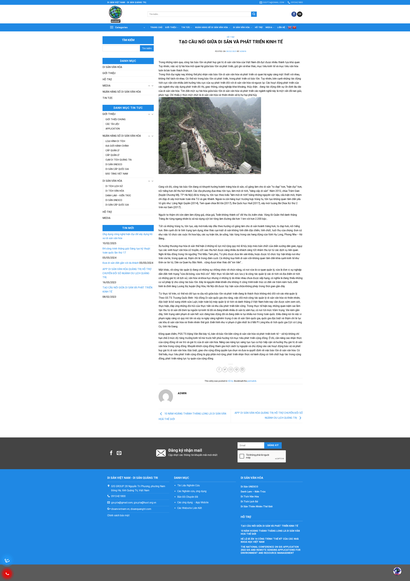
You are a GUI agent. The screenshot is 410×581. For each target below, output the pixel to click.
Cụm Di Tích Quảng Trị (119, 159)
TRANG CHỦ (156, 27)
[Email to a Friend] (230, 369)
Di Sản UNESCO (114, 164)
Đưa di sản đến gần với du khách (120, 262)
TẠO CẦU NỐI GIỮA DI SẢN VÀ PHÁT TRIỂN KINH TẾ (127, 289)
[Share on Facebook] (219, 369)
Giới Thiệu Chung (116, 119)
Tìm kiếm (128, 40)
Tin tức (185, 27)
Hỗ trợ (259, 27)
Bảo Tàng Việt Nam (117, 173)
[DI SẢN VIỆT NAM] (125, 14)
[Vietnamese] (294, 27)
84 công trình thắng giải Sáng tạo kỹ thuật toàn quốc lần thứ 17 (126, 250)
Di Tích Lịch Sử (114, 186)
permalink (251, 381)
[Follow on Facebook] (294, 14)
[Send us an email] (299, 14)
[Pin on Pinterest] (236, 369)
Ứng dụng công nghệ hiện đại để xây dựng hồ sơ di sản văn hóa (127, 236)
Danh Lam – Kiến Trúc (118, 195)
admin (243, 51)
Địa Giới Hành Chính (117, 146)
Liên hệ (281, 27)
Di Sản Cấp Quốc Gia (117, 169)
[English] (290, 27)
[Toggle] (149, 85)
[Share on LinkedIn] (242, 369)
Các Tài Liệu (112, 124)
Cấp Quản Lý (112, 150)
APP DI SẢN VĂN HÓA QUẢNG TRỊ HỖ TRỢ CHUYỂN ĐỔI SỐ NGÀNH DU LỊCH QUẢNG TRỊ (126, 273)
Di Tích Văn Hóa (115, 191)
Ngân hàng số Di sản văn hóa (211, 27)
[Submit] (254, 14)
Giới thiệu (170, 27)
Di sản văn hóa (241, 27)
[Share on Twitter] (225, 369)
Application (113, 128)
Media (269, 27)
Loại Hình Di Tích (115, 141)
